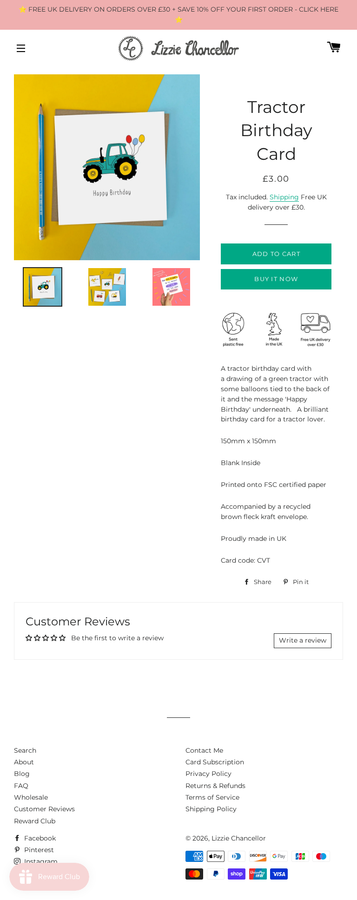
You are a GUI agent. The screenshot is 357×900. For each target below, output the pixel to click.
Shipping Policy (211, 809)
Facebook (39, 838)
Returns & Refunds (215, 786)
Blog (22, 773)
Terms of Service (212, 797)
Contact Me (204, 750)
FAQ (21, 786)
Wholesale (31, 797)
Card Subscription (214, 762)
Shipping (284, 197)
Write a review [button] (302, 640)
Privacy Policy (208, 773)
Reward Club (34, 821)
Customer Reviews (44, 809)
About (24, 762)
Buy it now (276, 278)
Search (25, 750)
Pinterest (38, 850)
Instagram (40, 861)
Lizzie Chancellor (239, 838)
